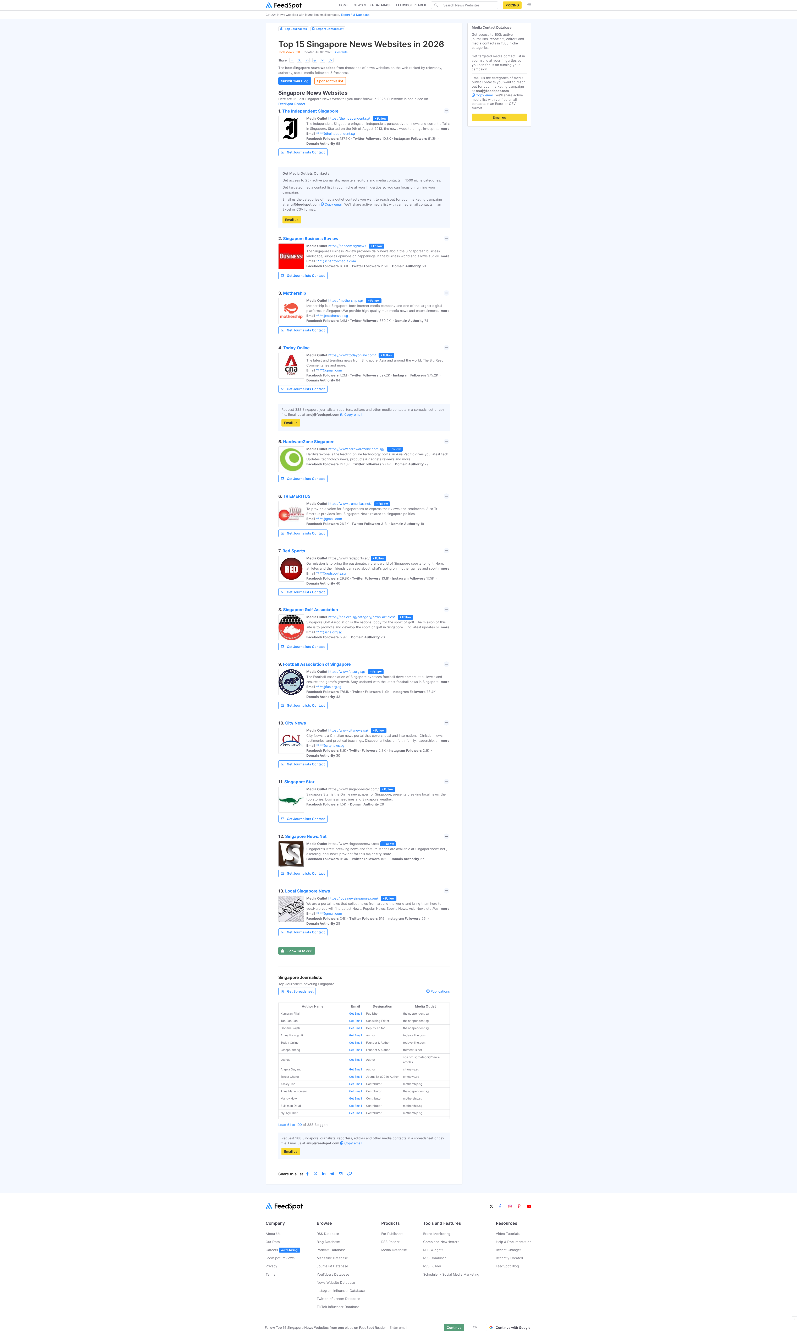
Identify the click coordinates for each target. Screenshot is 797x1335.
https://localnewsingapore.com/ (353, 898)
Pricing (512, 5)
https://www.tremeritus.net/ (350, 503)
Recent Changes (508, 1250)
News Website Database (336, 1282)
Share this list (290, 1174)
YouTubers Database (333, 1274)
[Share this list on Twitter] (299, 60)
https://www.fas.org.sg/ (346, 671)
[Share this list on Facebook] (291, 60)
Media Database (394, 1250)
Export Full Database (355, 14)
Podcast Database (331, 1250)
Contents (341, 52)
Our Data (273, 1242)
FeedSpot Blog (507, 1266)
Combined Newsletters (441, 1242)
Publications (440, 991)
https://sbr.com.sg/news (347, 246)
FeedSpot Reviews (280, 1258)
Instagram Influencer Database (341, 1290)
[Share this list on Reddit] (314, 60)
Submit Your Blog (294, 81)
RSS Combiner (434, 1258)
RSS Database (328, 1234)
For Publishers (392, 1234)
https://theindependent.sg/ (349, 118)
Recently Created (509, 1258)
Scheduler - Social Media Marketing (451, 1274)
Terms (270, 1274)
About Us (273, 1234)
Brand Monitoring (436, 1234)
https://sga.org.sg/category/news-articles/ (361, 617)
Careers (282, 1250)
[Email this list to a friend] (322, 60)
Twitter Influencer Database (338, 1299)
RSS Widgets (433, 1250)
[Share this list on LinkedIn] (307, 60)
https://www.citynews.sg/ (348, 730)
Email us (291, 220)
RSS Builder (432, 1266)
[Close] (794, 1319)
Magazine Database (332, 1258)
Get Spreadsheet (300, 991)
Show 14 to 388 (299, 951)
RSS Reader (390, 1242)
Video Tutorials (508, 1234)
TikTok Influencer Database (338, 1307)
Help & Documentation (513, 1242)
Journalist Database (332, 1266)
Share (282, 60)
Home (343, 5)
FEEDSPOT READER (411, 5)
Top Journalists (296, 29)
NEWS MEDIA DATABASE (372, 5)
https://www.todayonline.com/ (352, 355)
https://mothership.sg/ (345, 300)
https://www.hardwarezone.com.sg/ (356, 449)
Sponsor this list (330, 81)
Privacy (271, 1266)
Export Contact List (329, 29)
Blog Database (328, 1242)
